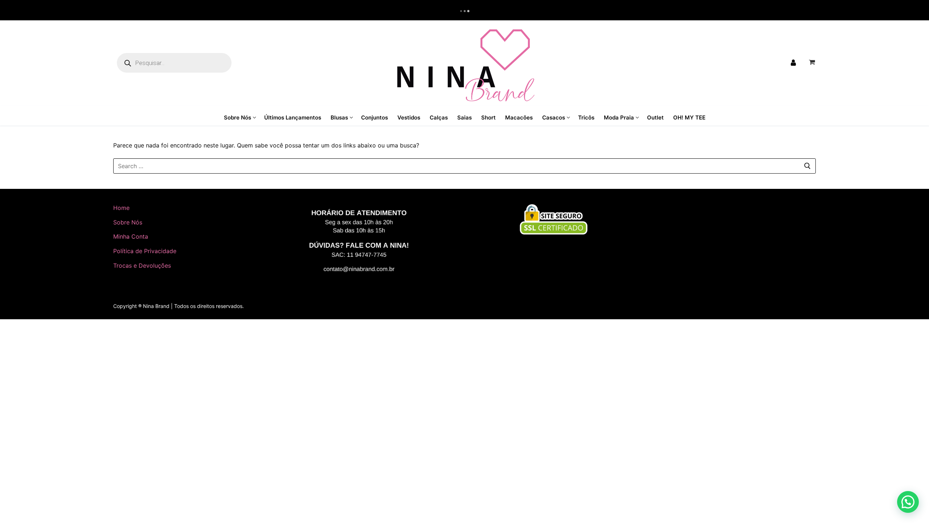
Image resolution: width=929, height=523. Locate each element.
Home (121, 207)
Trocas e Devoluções (142, 265)
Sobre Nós (127, 222)
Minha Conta (130, 236)
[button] (908, 502)
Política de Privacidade (144, 251)
